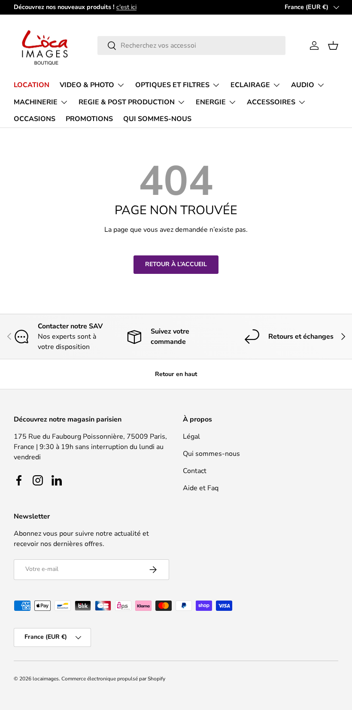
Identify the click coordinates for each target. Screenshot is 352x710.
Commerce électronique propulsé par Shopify (113, 678)
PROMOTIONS (89, 119)
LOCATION (31, 85)
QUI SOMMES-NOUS (157, 119)
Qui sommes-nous (211, 453)
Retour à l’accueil (176, 264)
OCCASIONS (34, 119)
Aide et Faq (200, 488)
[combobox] (191, 45)
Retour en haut (176, 374)
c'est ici (126, 7)
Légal (191, 436)
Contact (194, 471)
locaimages (46, 678)
